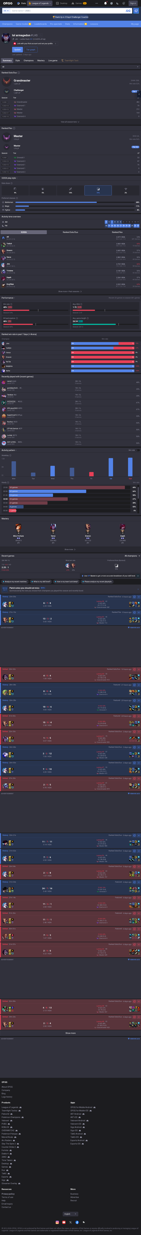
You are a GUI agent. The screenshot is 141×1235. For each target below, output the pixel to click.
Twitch (9, 244)
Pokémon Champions (11, 1117)
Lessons (94, 24)
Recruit (73, 1200)
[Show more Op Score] (138, 576)
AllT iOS (73, 1117)
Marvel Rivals (7, 1137)
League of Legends (40, 3)
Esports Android (77, 1140)
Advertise (74, 1197)
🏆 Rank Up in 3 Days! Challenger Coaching (55, 17)
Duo (3, 1170)
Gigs (3, 1180)
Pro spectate (56, 24)
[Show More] (105, 3)
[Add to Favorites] (41, 35)
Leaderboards (40, 24)
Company (6, 1090)
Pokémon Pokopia (9, 1134)
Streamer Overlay (9, 1183)
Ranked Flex (117, 232)
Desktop (5, 1163)
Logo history (7, 1097)
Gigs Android (76, 1127)
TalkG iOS (74, 1137)
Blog (4, 1093)
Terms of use (7, 1197)
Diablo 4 (5, 1154)
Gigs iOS (74, 1130)
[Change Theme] (117, 3)
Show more (71, 1033)
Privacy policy (8, 1194)
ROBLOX (5, 1127)
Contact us (6, 1207)
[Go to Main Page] (8, 3)
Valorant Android (77, 1120)
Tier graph (30, 50)
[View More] (96, 3)
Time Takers (7, 1160)
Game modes (23, 24)
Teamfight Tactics (9, 1111)
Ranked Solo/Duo (70, 232)
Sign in (133, 3)
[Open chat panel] (139, 94)
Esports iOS (75, 1144)
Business (74, 1194)
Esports (5, 1177)
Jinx (8, 264)
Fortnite (5, 1150)
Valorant (5, 1120)
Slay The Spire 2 (9, 1144)
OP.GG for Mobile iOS (79, 1111)
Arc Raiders (7, 1140)
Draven (9, 250)
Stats (67, 24)
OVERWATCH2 (8, 1130)
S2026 (24, 232)
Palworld (5, 1114)
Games (5, 1167)
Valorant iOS (75, 1124)
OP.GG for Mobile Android (81, 1107)
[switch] (134, 450)
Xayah (9, 277)
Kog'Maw (10, 284)
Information (79, 24)
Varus (9, 257)
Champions (7, 24)
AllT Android (75, 1114)
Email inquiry (7, 1204)
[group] (70, 499)
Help (4, 1200)
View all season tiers (69, 122)
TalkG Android (76, 1134)
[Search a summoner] (128, 11)
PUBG (4, 1124)
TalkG (4, 1173)
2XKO (4, 1157)
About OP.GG (7, 1087)
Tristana (10, 271)
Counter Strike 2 (9, 1147)
